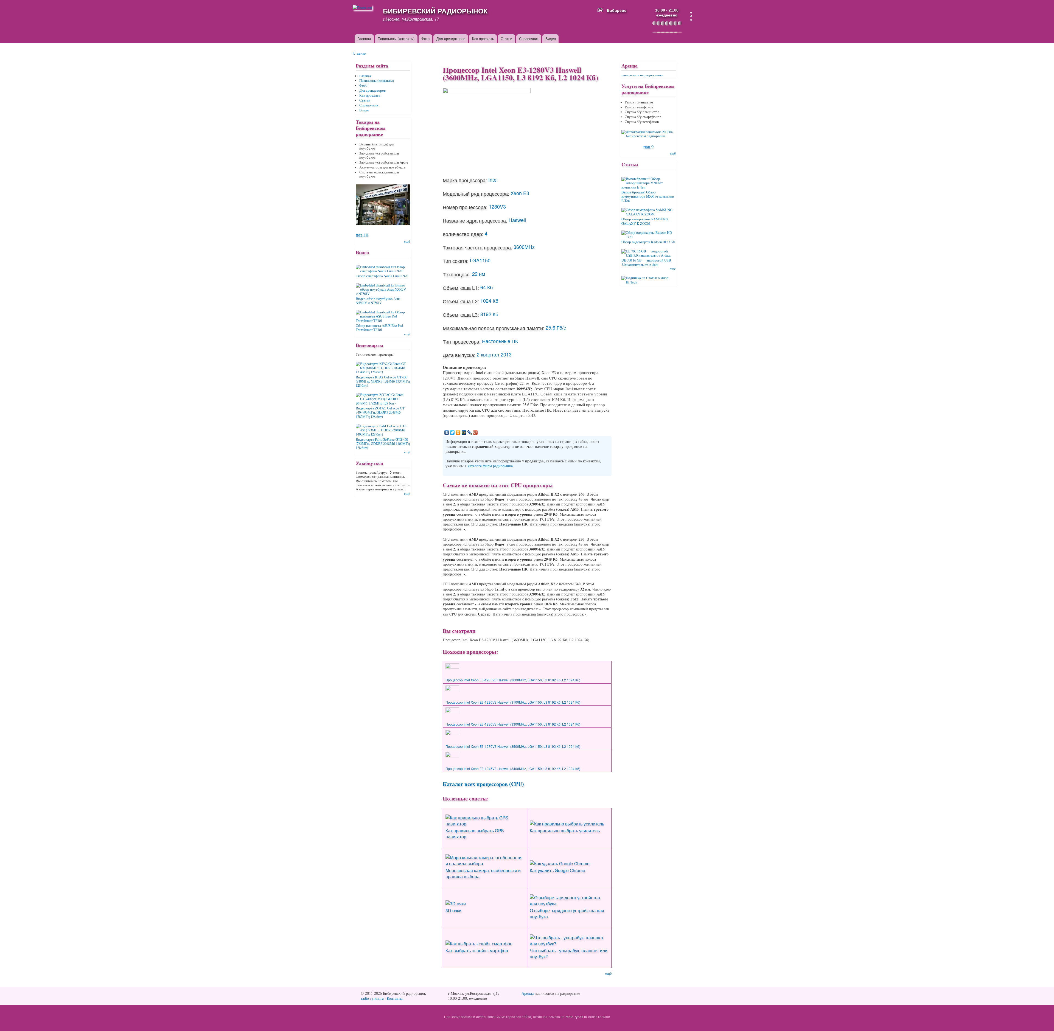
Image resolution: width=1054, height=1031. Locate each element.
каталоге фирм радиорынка (490, 465)
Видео (550, 38)
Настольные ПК (500, 340)
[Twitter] (452, 432)
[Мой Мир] (464, 432)
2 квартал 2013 (494, 354)
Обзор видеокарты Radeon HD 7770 (648, 242)
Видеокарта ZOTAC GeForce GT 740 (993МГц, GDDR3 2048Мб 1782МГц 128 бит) (380, 412)
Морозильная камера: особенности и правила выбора (483, 873)
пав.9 (648, 147)
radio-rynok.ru (372, 998)
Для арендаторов (450, 38)
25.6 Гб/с (556, 327)
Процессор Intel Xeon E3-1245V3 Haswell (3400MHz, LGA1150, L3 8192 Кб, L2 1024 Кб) (512, 768)
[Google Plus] (475, 432)
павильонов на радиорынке (642, 75)
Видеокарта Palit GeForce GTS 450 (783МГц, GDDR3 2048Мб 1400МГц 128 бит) (383, 443)
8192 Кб (489, 314)
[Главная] (364, 7)
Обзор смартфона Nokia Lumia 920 (382, 276)
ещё (608, 973)
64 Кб (486, 287)
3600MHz (524, 246)
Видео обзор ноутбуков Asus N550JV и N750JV (378, 300)
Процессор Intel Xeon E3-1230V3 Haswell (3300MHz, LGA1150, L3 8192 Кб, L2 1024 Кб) (512, 724)
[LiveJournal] (470, 432)
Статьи (506, 38)
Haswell (517, 219)
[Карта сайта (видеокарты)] (691, 20)
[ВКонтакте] (447, 432)
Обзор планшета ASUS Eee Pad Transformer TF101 (379, 327)
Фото (425, 38)
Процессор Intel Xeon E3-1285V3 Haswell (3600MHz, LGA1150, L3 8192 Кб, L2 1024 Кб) (512, 680)
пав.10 (362, 235)
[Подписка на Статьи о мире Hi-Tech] (648, 278)
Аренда (528, 993)
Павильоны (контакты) (396, 38)
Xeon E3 (520, 192)
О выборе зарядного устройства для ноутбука (567, 913)
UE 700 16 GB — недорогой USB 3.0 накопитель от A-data (646, 262)
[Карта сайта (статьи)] (691, 13)
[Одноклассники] (458, 432)
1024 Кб (489, 300)
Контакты (394, 998)
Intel (493, 179)
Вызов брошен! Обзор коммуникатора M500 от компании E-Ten (647, 196)
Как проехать (483, 38)
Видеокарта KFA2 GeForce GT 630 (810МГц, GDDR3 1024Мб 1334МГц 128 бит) (383, 381)
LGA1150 (480, 260)
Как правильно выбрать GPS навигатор (474, 833)
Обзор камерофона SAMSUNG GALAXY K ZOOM (644, 221)
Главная (364, 38)
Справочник (529, 38)
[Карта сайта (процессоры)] (691, 16)
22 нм (478, 273)
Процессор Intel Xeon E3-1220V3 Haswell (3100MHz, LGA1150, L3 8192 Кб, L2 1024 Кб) (512, 702)
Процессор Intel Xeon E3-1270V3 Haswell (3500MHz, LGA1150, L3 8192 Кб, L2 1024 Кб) (512, 746)
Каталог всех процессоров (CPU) (483, 784)
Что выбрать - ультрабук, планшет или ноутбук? (568, 953)
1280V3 (497, 206)
